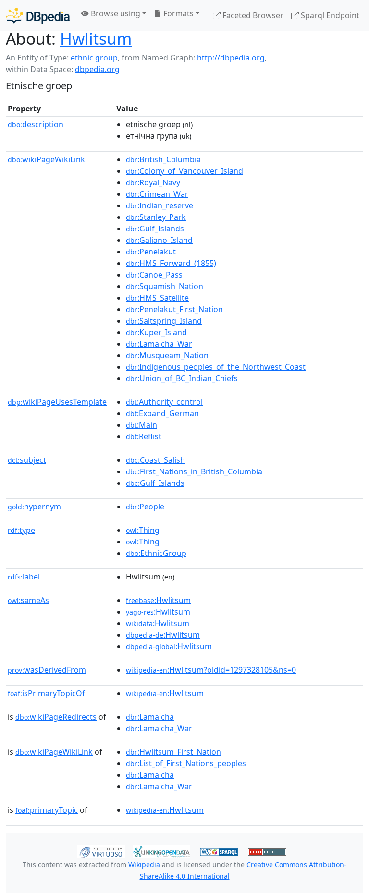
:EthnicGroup (156, 553)
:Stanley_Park (156, 217)
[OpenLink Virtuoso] (101, 851)
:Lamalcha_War (159, 343)
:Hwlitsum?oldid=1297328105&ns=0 (211, 669)
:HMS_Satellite (157, 297)
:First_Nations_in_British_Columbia (194, 471)
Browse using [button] (114, 13)
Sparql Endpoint (329, 15)
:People (145, 506)
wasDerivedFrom (47, 669)
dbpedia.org (97, 69)
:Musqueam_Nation (167, 355)
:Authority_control (164, 402)
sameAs (28, 600)
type (21, 530)
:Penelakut (151, 251)
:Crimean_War (157, 194)
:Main (141, 425)
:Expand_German (162, 413)
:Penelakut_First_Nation (174, 309)
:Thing (143, 530)
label (24, 576)
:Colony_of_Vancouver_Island (184, 171)
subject (27, 460)
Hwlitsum (96, 38)
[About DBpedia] (38, 15)
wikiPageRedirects (56, 717)
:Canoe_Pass (154, 274)
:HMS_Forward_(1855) (171, 263)
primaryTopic (46, 810)
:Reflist (143, 436)
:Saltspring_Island (164, 320)
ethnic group (94, 57)
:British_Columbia (163, 159)
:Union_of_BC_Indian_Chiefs (182, 378)
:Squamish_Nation (164, 286)
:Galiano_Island (159, 240)
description (35, 124)
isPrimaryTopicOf (46, 693)
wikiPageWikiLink (46, 159)
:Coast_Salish (155, 460)
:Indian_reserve (159, 205)
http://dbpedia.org (231, 57)
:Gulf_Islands (155, 228)
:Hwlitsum (158, 600)
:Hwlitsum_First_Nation (173, 752)
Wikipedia (144, 864)
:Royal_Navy (153, 182)
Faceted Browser (252, 15)
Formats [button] (177, 13)
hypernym (34, 506)
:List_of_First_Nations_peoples (186, 763)
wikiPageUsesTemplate (57, 402)
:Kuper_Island (156, 332)
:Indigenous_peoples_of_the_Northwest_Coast (216, 367)
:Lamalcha (150, 717)
